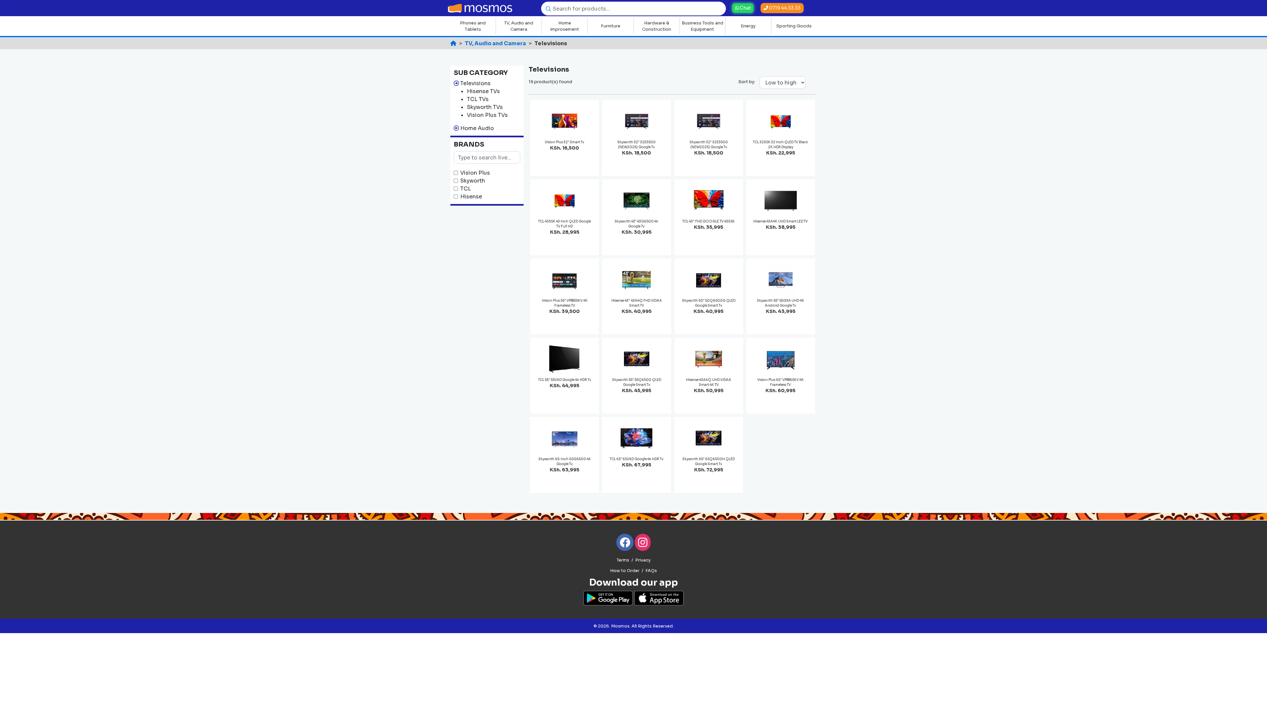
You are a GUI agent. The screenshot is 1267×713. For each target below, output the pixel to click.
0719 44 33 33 (784, 8)
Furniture (610, 26)
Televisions (475, 83)
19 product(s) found (550, 82)
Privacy (643, 560)
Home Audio (477, 128)
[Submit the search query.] (546, 8)
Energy (748, 26)
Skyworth (472, 180)
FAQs (651, 570)
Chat (745, 8)
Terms (623, 560)
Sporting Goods (794, 26)
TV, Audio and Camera (518, 26)
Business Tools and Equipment (702, 26)
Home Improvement (564, 26)
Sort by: (746, 82)
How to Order (624, 570)
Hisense (471, 196)
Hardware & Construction (656, 26)
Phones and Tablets (473, 26)
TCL (465, 188)
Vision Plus (475, 172)
